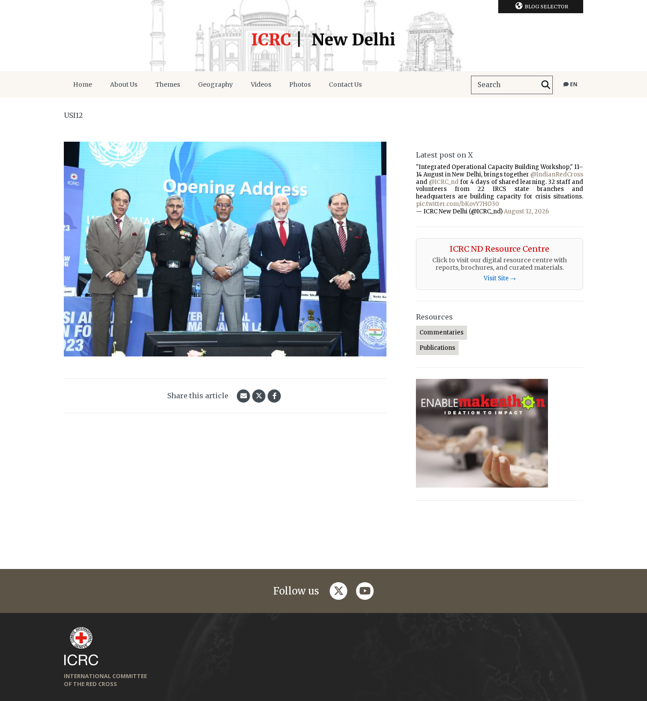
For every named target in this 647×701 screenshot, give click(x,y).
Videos (261, 84)
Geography (215, 84)
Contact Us (345, 84)
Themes (167, 84)
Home (82, 84)
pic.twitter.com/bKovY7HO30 (457, 204)
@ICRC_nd (444, 182)
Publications (437, 348)
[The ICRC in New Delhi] (323, 35)
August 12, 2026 (526, 211)
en (573, 84)
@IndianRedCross (556, 174)
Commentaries (441, 332)
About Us (123, 84)
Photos (300, 84)
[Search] (545, 85)
